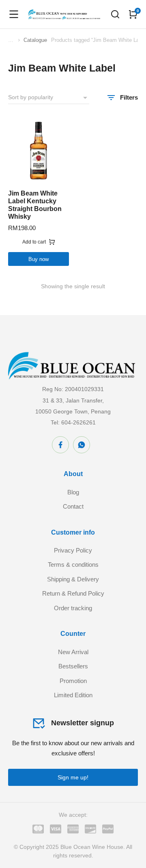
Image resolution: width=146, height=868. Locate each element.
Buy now (38, 259)
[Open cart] (133, 14)
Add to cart (34, 242)
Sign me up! (73, 777)
